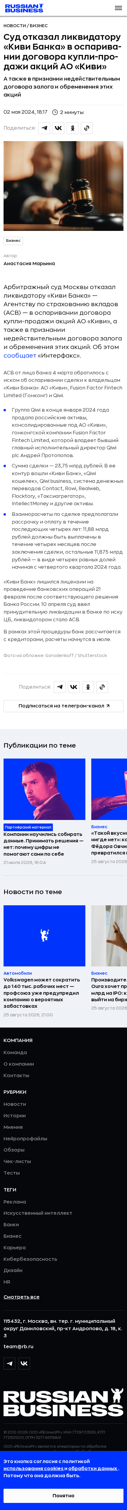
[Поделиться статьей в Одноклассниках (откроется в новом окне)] (73, 128)
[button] (118, 8)
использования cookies (34, 1468)
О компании (19, 1064)
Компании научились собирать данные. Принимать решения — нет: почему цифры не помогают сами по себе (44, 844)
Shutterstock (92, 655)
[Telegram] (9, 1363)
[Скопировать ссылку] (87, 128)
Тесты (12, 1173)
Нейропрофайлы (25, 1138)
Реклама (15, 1202)
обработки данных (93, 1468)
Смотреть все (22, 1297)
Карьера (15, 1247)
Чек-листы (17, 1161)
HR (7, 1282)
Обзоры (14, 1150)
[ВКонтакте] (24, 1363)
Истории (15, 1115)
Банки (11, 1224)
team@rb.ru (18, 1346)
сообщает (20, 356)
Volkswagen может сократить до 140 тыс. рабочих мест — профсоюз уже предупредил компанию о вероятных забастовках (42, 993)
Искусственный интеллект (38, 1213)
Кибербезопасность (30, 1259)
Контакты (16, 1075)
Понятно (63, 1495)
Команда (15, 1052)
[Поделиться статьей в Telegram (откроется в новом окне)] (44, 128)
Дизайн (13, 1270)
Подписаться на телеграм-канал (61, 706)
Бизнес (39, 26)
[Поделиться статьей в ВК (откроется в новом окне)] (58, 128)
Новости (15, 26)
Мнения (13, 1127)
